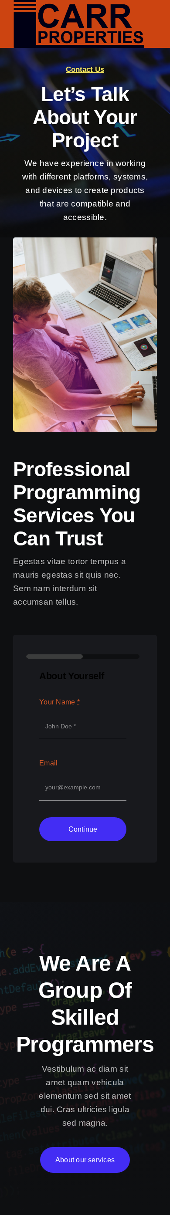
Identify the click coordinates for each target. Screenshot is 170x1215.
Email (48, 763)
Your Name (59, 702)
